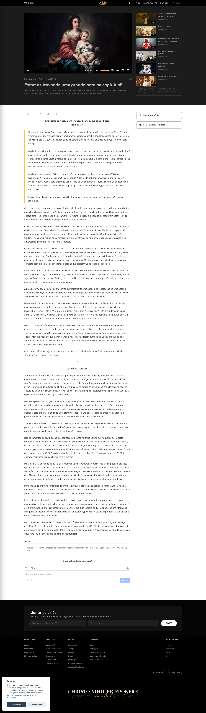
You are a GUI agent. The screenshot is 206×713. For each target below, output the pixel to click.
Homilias (93, 645)
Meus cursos (29, 652)
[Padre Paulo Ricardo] (103, 3)
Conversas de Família (98, 656)
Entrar (164, 3)
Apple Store (159, 673)
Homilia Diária (30, 79)
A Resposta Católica (97, 652)
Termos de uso (51, 656)
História (71, 656)
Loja (137, 3)
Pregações (94, 649)
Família (71, 652)
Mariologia (72, 660)
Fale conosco (51, 660)
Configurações (36, 704)
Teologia (71, 649)
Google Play (175, 673)
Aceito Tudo (16, 704)
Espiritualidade (73, 645)
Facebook (170, 649)
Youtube (169, 645)
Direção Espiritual (96, 660)
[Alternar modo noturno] (130, 3)
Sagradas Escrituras (76, 667)
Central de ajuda (52, 663)
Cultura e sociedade (75, 663)
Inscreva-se (150, 3)
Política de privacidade (54, 652)
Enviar (169, 623)
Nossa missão (51, 645)
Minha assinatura (30, 656)
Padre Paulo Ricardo (53, 649)
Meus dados (28, 649)
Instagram (170, 652)
